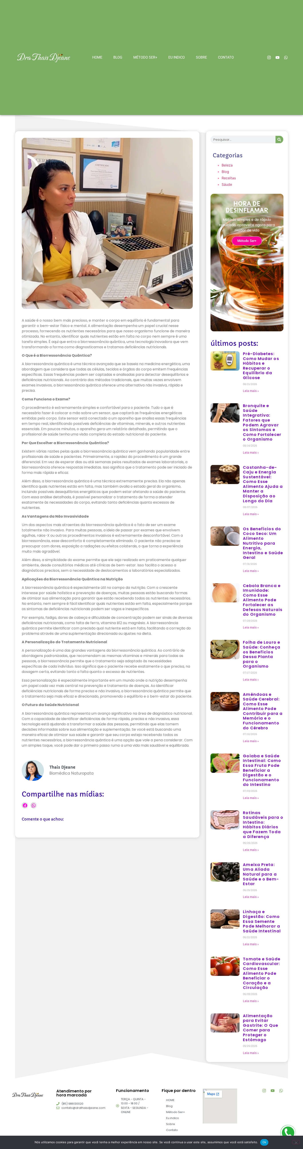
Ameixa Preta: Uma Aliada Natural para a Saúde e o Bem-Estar (261, 874)
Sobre (201, 57)
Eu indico (176, 57)
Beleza (227, 165)
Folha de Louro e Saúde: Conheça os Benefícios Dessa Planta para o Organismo (261, 654)
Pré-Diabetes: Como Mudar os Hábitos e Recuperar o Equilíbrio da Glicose (261, 365)
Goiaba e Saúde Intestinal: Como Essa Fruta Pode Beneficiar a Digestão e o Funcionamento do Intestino (262, 770)
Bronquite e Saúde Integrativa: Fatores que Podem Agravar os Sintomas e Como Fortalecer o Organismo (262, 422)
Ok (264, 1142)
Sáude (227, 184)
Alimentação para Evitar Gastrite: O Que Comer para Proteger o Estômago (260, 1027)
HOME (97, 57)
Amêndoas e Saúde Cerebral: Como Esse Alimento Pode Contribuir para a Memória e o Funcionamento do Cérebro (263, 711)
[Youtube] (277, 57)
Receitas (229, 178)
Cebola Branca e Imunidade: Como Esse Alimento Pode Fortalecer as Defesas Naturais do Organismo (262, 600)
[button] (25, 805)
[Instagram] (269, 57)
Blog (117, 57)
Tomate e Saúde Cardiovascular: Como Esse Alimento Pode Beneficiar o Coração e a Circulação (261, 973)
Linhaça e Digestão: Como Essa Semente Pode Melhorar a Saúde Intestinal (262, 921)
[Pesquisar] (279, 139)
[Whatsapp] (286, 57)
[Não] (296, 1142)
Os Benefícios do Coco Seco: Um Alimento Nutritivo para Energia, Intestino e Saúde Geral (263, 543)
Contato (226, 57)
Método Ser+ (145, 57)
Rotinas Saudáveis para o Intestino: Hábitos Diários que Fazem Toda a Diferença (263, 824)
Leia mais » (251, 391)
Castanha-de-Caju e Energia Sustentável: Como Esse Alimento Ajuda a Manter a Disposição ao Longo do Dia (263, 484)
